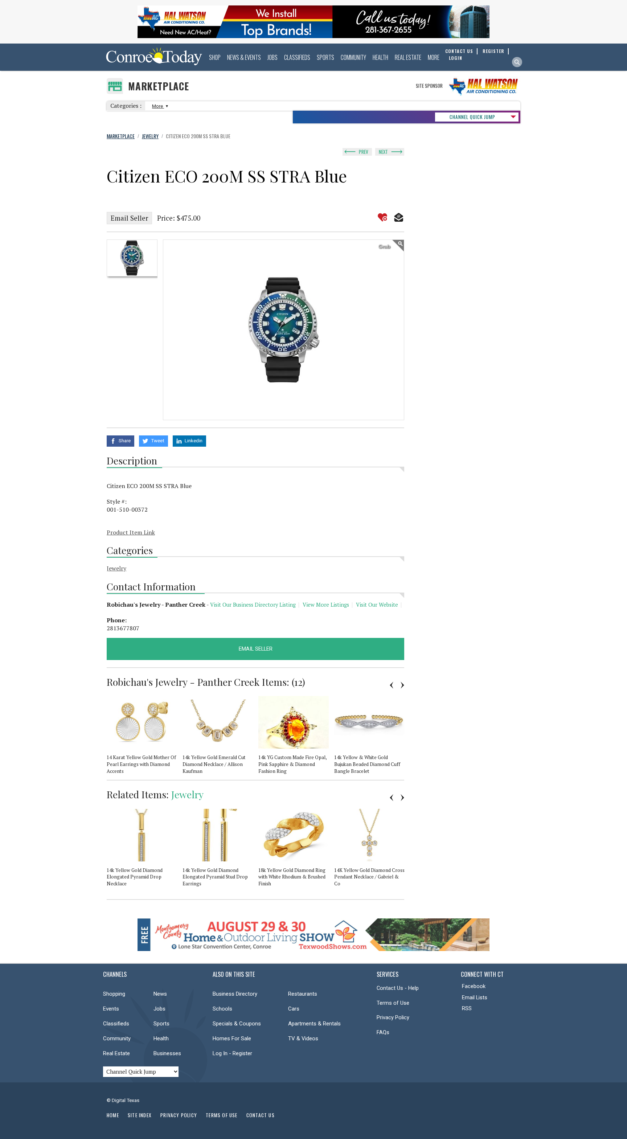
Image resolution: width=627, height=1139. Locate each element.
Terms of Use (393, 1003)
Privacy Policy (393, 1017)
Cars (293, 1008)
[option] (132, 257)
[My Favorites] (382, 217)
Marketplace (158, 86)
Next (383, 151)
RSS (467, 1008)
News (160, 994)
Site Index (140, 1115)
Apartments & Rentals (314, 1023)
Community (353, 57)
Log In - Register (232, 1053)
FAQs (383, 1032)
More (433, 57)
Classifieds (297, 57)
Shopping (114, 994)
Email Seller (129, 218)
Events (111, 1008)
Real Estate (408, 57)
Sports (325, 57)
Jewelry (116, 568)
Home (113, 1115)
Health (380, 57)
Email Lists (474, 997)
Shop (215, 57)
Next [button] (402, 685)
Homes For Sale (232, 1038)
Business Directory (235, 994)
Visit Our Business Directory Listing (253, 604)
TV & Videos (303, 1038)
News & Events (244, 57)
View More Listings (326, 604)
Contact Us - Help (398, 988)
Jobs (272, 57)
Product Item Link (131, 532)
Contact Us (260, 1115)
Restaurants (302, 994)
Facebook (473, 986)
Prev (363, 151)
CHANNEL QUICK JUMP (472, 116)
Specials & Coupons (237, 1023)
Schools (222, 1008)
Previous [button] (391, 685)
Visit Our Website (377, 604)
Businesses (167, 1053)
